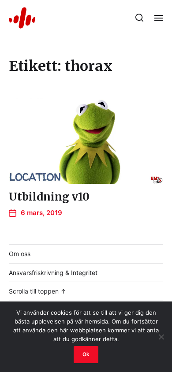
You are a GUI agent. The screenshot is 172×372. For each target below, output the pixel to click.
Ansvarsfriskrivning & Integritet (53, 272)
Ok (86, 354)
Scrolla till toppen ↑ (37, 291)
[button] (139, 17)
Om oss (19, 253)
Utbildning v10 (49, 197)
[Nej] (161, 336)
